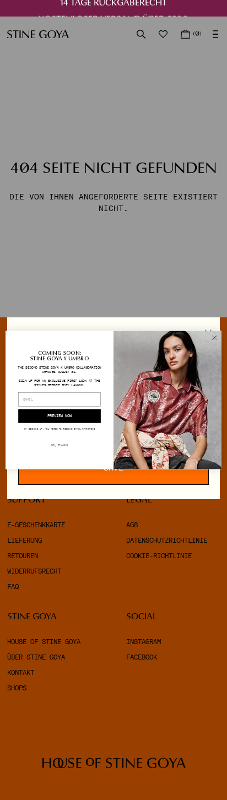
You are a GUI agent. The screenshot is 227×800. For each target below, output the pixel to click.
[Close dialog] (214, 338)
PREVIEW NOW (59, 416)
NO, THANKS (59, 445)
